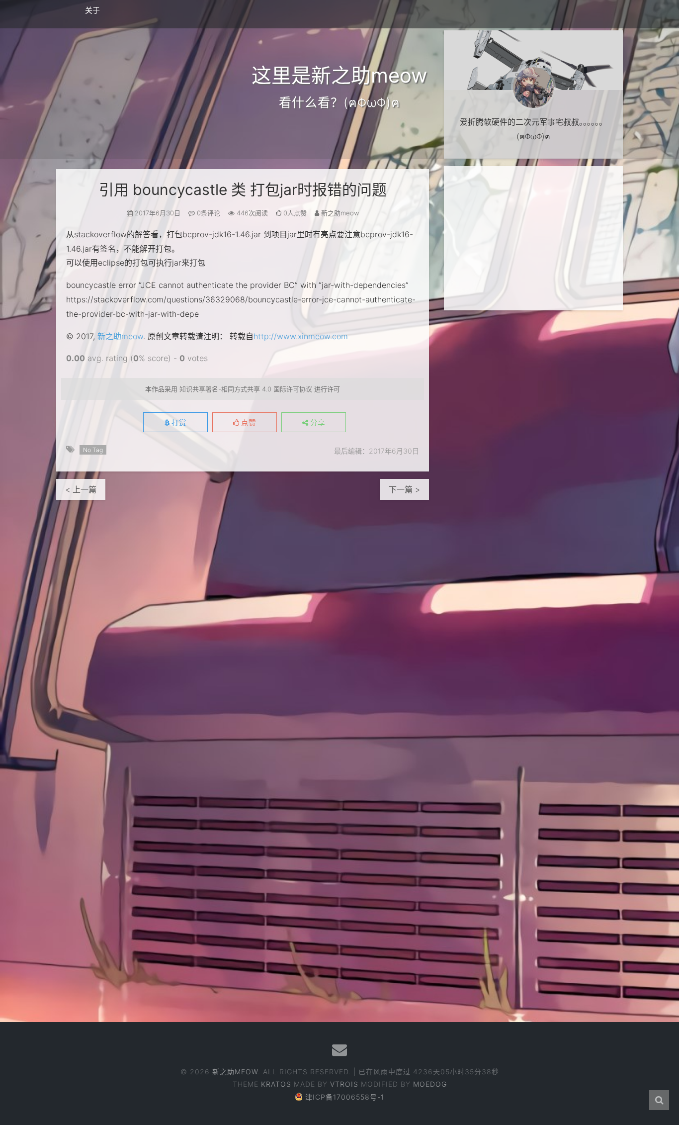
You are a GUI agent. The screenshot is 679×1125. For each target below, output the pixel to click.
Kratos (276, 1084)
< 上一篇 (80, 489)
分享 (316, 422)
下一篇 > (404, 489)
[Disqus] (242, 624)
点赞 (247, 422)
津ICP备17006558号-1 (344, 1097)
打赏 (178, 422)
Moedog (430, 1084)
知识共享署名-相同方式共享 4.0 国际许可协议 (245, 389)
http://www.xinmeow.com (301, 336)
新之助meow (120, 336)
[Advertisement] (533, 238)
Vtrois (344, 1084)
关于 (92, 10)
